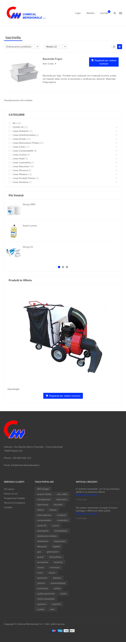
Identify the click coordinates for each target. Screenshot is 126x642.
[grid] (114, 46)
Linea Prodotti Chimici (24, 178)
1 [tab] (59, 267)
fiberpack (42, 546)
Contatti (8, 507)
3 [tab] (67, 267)
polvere (41, 583)
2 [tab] (63, 267)
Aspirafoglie (13, 389)
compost (61, 515)
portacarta (42, 588)
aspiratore (61, 499)
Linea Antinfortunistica (24, 135)
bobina (52, 509)
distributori (42, 541)
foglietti (56, 546)
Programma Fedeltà (14, 498)
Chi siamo (9, 489)
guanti (40, 557)
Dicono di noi (10, 493)
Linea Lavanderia (22, 162)
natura (52, 572)
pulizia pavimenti (45, 593)
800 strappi (43, 489)
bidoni (40, 509)
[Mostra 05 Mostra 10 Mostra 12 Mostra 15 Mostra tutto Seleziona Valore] (55, 46)
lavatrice (58, 562)
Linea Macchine (21, 166)
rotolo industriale (45, 598)
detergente (43, 530)
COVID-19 (18, 127)
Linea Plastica (20, 174)
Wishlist (90, 13)
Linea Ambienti (20, 131)
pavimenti (42, 578)
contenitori (62, 520)
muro (40, 572)
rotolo (63, 593)
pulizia (57, 588)
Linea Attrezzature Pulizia (26, 143)
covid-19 (41, 525)
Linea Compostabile (23, 150)
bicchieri (58, 504)
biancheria (42, 504)
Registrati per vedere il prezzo (105, 62)
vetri (52, 609)
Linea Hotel (18, 158)
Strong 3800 (29, 204)
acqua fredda (44, 494)
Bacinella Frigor (52, 59)
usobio (40, 609)
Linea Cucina (19, 154)
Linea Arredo (19, 139)
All (14, 123)
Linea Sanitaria (20, 182)
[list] (119, 46)
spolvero (41, 604)
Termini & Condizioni (14, 502)
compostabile (44, 520)
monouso (55, 567)
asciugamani (43, 499)
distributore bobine (47, 536)
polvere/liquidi (58, 583)
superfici (56, 604)
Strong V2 (28, 247)
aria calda (62, 494)
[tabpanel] (63, 231)
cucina (55, 525)
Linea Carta (19, 146)
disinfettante (60, 530)
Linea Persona (20, 170)
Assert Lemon (30, 225)
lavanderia (42, 562)
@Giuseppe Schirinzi (86, 494)
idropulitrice (56, 557)
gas (39, 551)
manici (40, 567)
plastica (57, 578)
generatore (52, 551)
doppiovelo (59, 541)
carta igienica (44, 515)
